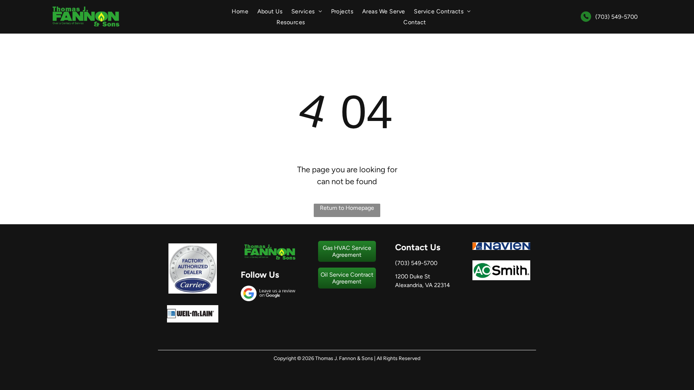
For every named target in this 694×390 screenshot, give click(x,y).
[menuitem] (240, 11)
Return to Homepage (347, 207)
